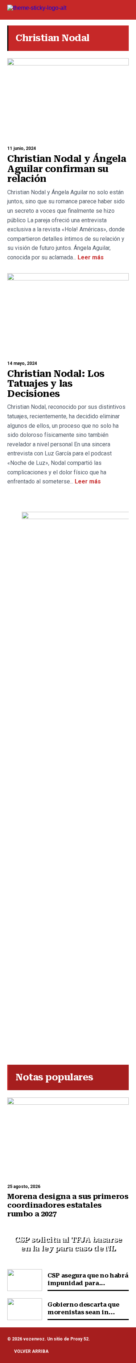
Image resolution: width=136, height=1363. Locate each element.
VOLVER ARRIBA (31, 1351)
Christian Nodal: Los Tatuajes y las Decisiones (55, 383)
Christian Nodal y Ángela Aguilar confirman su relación (66, 169)
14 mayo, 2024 (22, 363)
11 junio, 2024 (21, 148)
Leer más (90, 257)
